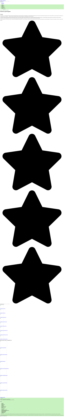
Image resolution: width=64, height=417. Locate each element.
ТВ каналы (3, 405)
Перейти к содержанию (3, 0)
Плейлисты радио (4, 407)
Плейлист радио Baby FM (3, 317)
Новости (3, 5)
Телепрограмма (3, 7)
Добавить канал (3, 412)
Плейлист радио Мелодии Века (3, 375)
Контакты (3, 3)
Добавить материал (4, 411)
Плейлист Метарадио (2, 361)
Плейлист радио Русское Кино (3, 354)
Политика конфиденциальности (5, 410)
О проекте (3, 409)
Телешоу (3, 6)
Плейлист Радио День (2, 308)
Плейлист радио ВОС (2, 397)
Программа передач (4, 406)
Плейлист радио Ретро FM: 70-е (4, 330)
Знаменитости (3, 404)
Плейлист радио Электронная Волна (4, 368)
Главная (2, 4)
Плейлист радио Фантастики (3, 321)
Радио (2, 8)
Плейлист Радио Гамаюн (3, 347)
